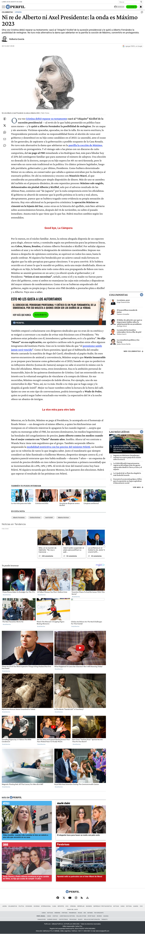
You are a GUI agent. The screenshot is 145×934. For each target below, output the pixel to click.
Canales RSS (41, 919)
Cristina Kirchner (35, 517)
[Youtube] (70, 898)
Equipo (80, 919)
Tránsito (104, 919)
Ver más (137, 487)
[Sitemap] (87, 898)
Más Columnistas (132, 351)
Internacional (46, 906)
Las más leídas (119, 431)
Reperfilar (80, 906)
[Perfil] (16, 797)
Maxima (105, 916)
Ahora (4, 906)
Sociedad (37, 906)
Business (89, 906)
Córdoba (73, 906)
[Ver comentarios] (141, 12)
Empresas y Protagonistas (102, 906)
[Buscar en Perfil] (141, 2)
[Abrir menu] (3, 7)
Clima (54, 906)
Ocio (66, 906)
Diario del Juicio (72, 909)
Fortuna (64, 913)
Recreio (99, 916)
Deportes (61, 906)
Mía (85, 913)
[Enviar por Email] (5, 139)
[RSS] (82, 898)
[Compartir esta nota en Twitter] (5, 125)
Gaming (135, 906)
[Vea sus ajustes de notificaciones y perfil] (141, 7)
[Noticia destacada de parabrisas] (81, 845)
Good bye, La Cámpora (58, 228)
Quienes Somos (52, 919)
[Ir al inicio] (15, 7)
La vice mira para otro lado (58, 409)
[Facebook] (58, 897)
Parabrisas (72, 913)
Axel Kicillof (49, 517)
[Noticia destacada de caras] (27, 845)
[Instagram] (76, 898)
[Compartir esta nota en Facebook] (5, 119)
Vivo (141, 906)
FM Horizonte (98, 913)
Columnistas (118, 294)
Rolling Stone (81, 916)
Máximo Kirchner (63, 517)
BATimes (90, 913)
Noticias (116, 906)
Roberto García (16, 39)
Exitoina (129, 906)
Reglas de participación (92, 919)
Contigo (55, 916)
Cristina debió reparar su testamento (46, 118)
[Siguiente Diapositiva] (104, 545)
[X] (64, 898)
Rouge (80, 913)
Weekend (57, 913)
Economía (29, 906)
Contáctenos (63, 919)
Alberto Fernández (19, 517)
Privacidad (72, 919)
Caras (122, 906)
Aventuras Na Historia (67, 916)
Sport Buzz (91, 916)
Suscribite (131, 7)
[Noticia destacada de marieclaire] (81, 803)
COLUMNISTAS (7, 12)
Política (21, 906)
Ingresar (120, 7)
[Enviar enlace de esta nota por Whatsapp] (5, 132)
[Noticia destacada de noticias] (27, 803)
